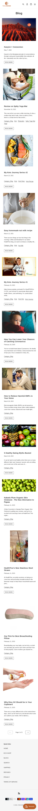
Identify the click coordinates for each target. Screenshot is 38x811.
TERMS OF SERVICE (10, 782)
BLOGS (6, 758)
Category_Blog (8, 121)
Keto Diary (21, 181)
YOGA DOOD (21, 805)
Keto (15, 181)
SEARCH (7, 762)
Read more (9, 62)
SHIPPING (7, 767)
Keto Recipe (29, 181)
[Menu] (35, 4)
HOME (6, 748)
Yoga (5, 123)
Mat (15, 121)
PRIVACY (7, 777)
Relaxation (21, 121)
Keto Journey (29, 299)
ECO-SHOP (7, 753)
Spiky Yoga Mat (30, 121)
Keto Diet (21, 299)
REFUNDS (7, 772)
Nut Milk (20, 245)
